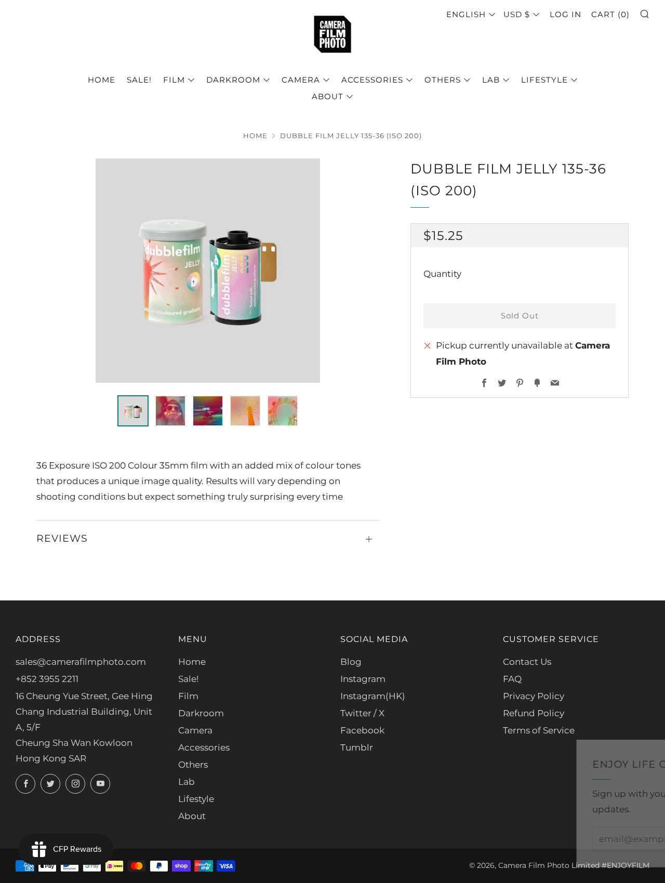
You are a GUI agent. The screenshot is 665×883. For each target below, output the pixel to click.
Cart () (610, 14)
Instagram (362, 679)
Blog (351, 662)
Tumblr (356, 747)
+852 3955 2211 (47, 679)
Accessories (372, 80)
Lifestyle (544, 80)
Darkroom (233, 80)
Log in (565, 14)
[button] (133, 410)
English (466, 14)
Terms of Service (539, 730)
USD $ (516, 14)
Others (442, 80)
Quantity (442, 274)
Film (174, 80)
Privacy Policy (533, 696)
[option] (208, 270)
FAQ (512, 679)
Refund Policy (533, 713)
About (327, 96)
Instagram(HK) (372, 696)
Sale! (139, 80)
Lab (491, 80)
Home (101, 80)
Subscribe (580, 839)
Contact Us (527, 662)
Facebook (362, 730)
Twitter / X (362, 713)
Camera (301, 80)
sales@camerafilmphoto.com (81, 662)
